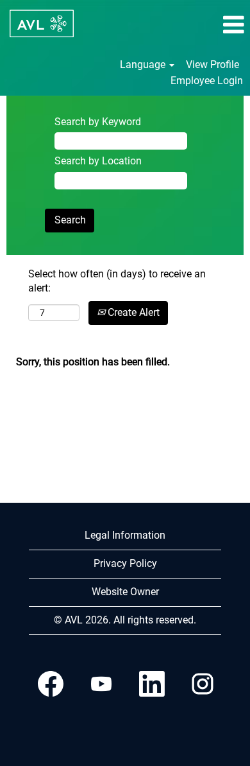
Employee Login (207, 80)
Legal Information (125, 535)
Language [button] (144, 64)
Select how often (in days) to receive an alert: (117, 281)
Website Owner (125, 592)
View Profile (212, 64)
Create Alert (132, 312)
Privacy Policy (125, 563)
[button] (208, 25)
